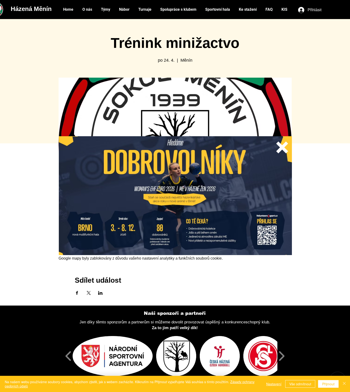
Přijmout (328, 384)
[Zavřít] (344, 384)
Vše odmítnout (300, 384)
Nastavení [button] (273, 384)
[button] (282, 147)
